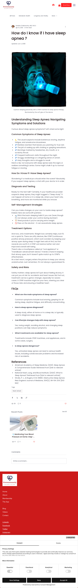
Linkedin (5, 522)
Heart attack (17, 391)
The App (5, 502)
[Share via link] (26, 398)
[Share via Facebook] (12, 398)
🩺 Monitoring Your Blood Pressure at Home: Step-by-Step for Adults (22, 435)
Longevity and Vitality (41, 16)
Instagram (6, 532)
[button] (59, 5)
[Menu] (74, 5)
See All (64, 412)
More (53, 16)
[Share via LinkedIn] (22, 398)
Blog (4, 508)
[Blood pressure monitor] (23, 423)
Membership (7, 498)
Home (4, 492)
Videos (5, 512)
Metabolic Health (24, 16)
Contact (5, 515)
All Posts (12, 16)
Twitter (5, 529)
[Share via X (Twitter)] (17, 398)
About (4, 495)
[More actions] (65, 27)
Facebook (6, 526)
